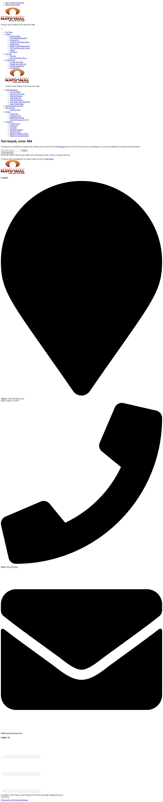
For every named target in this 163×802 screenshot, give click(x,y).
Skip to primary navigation (14, 3)
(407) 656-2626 (12, 567)
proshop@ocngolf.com (14, 733)
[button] (7, 34)
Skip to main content (12, 5)
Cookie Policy (49, 159)
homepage (61, 147)
